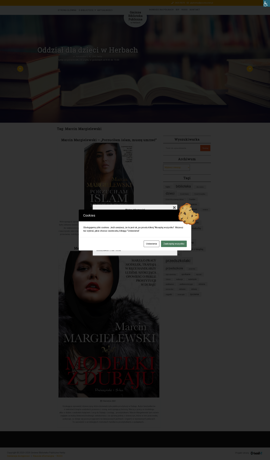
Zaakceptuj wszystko (173, 243)
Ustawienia (151, 243)
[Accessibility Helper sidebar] (266, 3)
